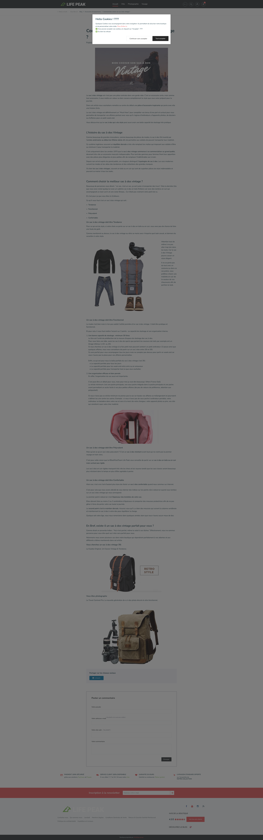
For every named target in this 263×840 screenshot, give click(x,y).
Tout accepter (161, 38)
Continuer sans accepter (138, 39)
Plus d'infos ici (122, 26)
